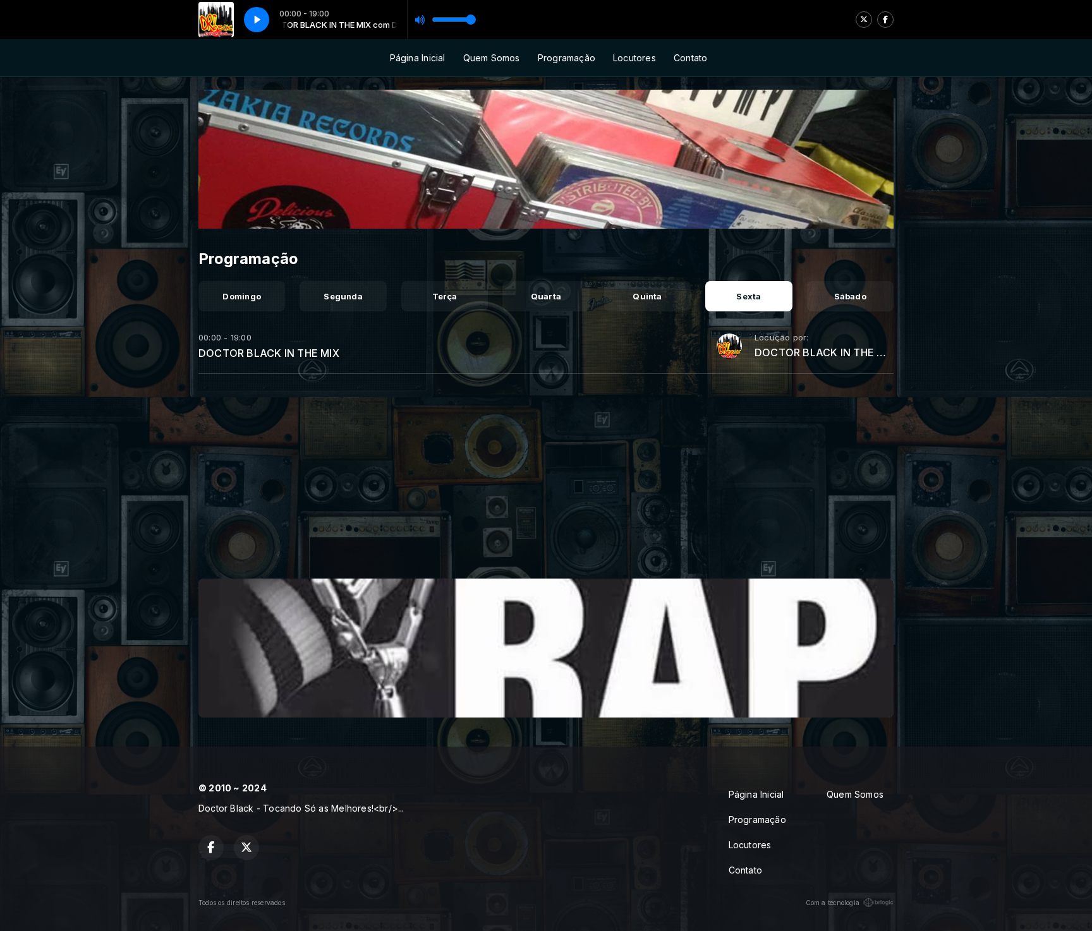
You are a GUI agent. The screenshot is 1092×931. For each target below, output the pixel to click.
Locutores (634, 57)
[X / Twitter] (864, 19)
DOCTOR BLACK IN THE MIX (268, 353)
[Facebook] (885, 19)
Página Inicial (418, 57)
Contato (690, 57)
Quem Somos (491, 57)
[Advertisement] (546, 481)
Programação (566, 57)
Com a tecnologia (832, 902)
